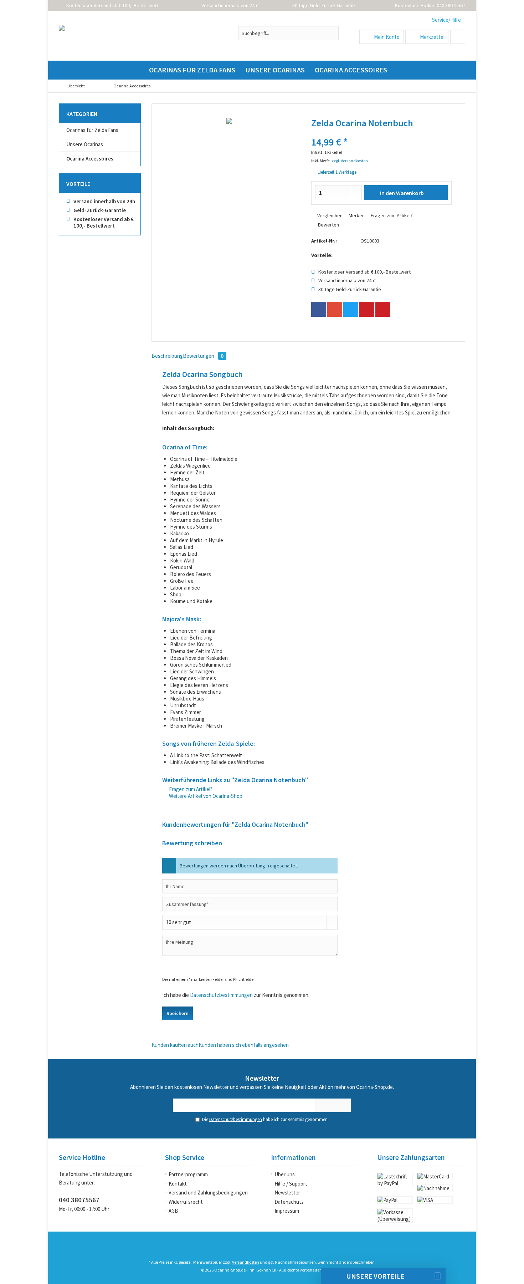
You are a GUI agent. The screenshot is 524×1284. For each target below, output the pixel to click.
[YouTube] (262, 1248)
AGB (173, 1210)
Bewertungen (203, 355)
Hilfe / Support (290, 1183)
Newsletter (287, 1192)
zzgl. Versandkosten (350, 160)
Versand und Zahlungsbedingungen (208, 1192)
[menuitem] (446, 19)
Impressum (286, 1210)
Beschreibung (167, 355)
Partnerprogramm (188, 1174)
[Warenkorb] (457, 37)
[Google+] (334, 309)
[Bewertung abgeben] (381, 132)
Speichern (177, 1013)
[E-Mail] (382, 309)
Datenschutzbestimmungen (221, 995)
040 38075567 (79, 1200)
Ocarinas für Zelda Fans (92, 130)
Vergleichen (329, 215)
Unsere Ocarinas (84, 144)
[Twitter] (350, 309)
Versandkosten (245, 1262)
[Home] (138, 70)
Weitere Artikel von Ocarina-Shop (205, 796)
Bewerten (328, 224)
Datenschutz (289, 1201)
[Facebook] (318, 309)
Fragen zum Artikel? (391, 215)
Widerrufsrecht (186, 1201)
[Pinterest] (366, 309)
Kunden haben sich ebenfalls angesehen (244, 1044)
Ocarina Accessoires (89, 158)
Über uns (284, 1174)
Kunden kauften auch (175, 1044)
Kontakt (178, 1183)
